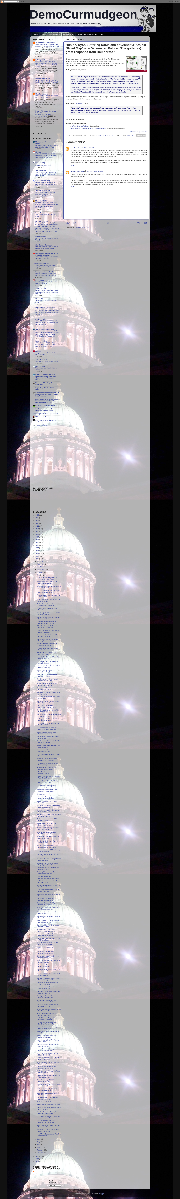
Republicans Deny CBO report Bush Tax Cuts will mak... (48, 886)
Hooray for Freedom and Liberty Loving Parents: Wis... (47, 640)
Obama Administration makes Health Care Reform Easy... (49, 1085)
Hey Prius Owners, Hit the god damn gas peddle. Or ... (49, 859)
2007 (37, 1161)
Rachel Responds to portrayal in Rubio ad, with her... (47, 824)
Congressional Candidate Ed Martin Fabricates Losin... (48, 917)
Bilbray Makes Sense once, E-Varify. (49, 1104)
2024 (37, 520)
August (39, 572)
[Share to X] (141, 135)
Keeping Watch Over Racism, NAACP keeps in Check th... (47, 833)
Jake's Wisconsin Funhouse (45, 42)
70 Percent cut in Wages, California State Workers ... (48, 1072)
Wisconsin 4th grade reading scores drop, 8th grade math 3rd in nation (46, 266)
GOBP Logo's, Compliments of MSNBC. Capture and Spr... (47, 930)
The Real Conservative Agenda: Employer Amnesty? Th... (47, 1023)
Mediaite (38, 152)
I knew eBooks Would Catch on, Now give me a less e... (47, 781)
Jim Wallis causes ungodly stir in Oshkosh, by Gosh (47, 1005)
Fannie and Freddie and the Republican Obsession (46, 934)
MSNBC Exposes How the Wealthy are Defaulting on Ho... (48, 908)
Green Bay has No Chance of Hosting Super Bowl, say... (46, 622)
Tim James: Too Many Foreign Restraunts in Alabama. (47, 899)
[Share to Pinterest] (145, 135)
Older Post (142, 223)
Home (36, 34)
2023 (37, 523)
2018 (37, 537)
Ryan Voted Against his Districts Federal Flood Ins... (47, 675)
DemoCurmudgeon (83, 14)
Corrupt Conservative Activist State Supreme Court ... (48, 992)
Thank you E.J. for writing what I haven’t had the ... (47, 609)
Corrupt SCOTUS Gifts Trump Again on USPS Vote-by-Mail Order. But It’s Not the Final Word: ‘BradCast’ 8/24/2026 (46, 205)
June (39, 1139)
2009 (37, 1156)
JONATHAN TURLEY (42, 191)
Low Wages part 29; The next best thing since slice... (48, 868)
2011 (37, 556)
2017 (37, 539)
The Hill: (73, 77)
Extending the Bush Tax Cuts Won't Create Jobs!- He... (48, 666)
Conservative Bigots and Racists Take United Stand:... (47, 983)
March (39, 1147)
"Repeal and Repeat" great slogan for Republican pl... (48, 828)
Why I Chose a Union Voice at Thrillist (46, 361)
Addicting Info (40, 319)
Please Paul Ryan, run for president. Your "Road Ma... (49, 777)
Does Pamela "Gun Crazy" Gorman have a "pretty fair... (48, 1126)
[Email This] (137, 135)
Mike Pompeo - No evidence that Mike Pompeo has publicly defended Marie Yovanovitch (47, 312)
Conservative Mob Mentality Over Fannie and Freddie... (48, 957)
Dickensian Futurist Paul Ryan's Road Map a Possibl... (47, 903)
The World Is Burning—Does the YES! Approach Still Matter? (47, 257)
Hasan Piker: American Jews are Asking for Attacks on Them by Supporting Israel (45, 194)
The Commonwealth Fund (44, 329)
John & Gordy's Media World (87, 34)
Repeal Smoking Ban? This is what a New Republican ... (48, 974)
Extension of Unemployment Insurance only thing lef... (46, 797)
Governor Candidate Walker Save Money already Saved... (48, 979)
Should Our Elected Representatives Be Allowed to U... (49, 1010)
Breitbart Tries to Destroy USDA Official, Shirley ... (47, 819)
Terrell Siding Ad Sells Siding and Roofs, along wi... (47, 764)
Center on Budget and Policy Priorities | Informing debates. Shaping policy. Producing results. (45, 377)
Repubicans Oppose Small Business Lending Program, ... (49, 815)
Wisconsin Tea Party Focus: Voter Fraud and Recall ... (48, 1130)
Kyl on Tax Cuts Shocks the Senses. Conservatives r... (49, 912)
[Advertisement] (39, 442)
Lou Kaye (74, 148)
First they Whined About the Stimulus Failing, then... (46, 872)
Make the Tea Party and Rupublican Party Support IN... (48, 657)
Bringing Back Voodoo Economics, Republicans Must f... (48, 811)
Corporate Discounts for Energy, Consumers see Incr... (47, 1027)
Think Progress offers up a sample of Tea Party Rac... (48, 890)
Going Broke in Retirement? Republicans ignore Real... (46, 846)
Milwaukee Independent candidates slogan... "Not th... (48, 772)
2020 (37, 531)
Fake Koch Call (68, 34)
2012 (37, 553)
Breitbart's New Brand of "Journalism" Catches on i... (46, 604)
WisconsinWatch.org (42, 78)
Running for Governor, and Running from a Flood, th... (48, 618)
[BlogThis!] (139, 135)
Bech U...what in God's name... (47, 1102)
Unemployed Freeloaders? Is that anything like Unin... (48, 737)
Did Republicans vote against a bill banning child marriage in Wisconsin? (46, 81)
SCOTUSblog (40, 162)
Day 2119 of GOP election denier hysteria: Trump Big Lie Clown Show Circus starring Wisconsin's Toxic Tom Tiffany (46, 64)
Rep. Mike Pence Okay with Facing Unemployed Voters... (48, 806)
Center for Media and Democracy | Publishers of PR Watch (47, 409)
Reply (72, 165)
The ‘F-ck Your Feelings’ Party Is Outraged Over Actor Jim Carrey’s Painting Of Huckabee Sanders (45, 344)
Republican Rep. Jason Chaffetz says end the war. (47, 653)
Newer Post (71, 223)
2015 (37, 545)
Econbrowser (40, 366)
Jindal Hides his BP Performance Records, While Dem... (47, 1098)
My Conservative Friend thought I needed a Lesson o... (48, 1032)
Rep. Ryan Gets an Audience (79, 126)
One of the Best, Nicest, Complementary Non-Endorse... (48, 671)
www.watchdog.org (42, 263)
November (40, 564)
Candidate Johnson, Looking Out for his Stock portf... (49, 970)
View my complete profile (41, 1175)
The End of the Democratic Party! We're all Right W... (48, 741)
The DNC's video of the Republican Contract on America (48, 591)
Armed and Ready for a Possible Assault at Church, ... (47, 987)
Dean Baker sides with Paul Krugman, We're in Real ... (46, 1121)
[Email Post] (117, 135)
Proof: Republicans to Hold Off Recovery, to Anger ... (47, 582)
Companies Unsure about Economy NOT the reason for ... (48, 702)
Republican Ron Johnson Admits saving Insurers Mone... (47, 680)
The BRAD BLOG (41, 201)
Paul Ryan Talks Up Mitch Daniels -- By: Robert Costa (87, 128)
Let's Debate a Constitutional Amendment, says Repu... (46, 786)
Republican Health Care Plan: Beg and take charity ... (48, 842)
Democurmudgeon (77, 171)
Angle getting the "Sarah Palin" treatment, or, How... (47, 719)
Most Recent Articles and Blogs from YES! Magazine (46, 254)
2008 (37, 1159)
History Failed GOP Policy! (50, 34)
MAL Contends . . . (42, 94)
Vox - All (38, 213)
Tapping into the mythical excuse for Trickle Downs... (49, 596)
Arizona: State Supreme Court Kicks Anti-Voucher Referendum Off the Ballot (46, 184)
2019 (37, 534)
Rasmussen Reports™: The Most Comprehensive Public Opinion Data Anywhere (47, 394)
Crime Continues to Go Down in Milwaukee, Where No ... (47, 626)
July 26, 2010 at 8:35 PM (95, 171)
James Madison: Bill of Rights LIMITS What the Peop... (46, 1049)
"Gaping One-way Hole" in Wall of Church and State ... (48, 837)
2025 (37, 518)
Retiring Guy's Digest (43, 60)
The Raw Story (40, 170)
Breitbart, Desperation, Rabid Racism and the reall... (46, 733)
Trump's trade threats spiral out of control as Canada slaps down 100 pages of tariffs (45, 173)
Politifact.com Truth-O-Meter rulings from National (45, 308)
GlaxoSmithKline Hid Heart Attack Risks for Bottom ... (48, 926)
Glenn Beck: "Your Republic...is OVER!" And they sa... (47, 688)
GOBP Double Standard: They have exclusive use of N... (48, 1117)
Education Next (40, 236)
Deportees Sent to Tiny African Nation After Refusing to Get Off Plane (46, 146)
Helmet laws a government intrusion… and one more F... (47, 948)
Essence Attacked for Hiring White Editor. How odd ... (48, 631)
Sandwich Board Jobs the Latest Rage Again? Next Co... (47, 864)
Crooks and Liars (41, 425)
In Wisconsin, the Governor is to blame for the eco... (47, 965)
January (40, 1153)
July (38, 575)
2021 (37, 529)
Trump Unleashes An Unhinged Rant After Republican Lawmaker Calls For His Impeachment (46, 322)
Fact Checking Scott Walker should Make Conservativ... (48, 961)
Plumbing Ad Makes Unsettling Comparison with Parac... (47, 578)
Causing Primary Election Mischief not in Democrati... (48, 855)
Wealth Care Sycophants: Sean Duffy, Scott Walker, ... (47, 1036)
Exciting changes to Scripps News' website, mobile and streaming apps (46, 274)
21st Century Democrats (43, 245)
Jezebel (38, 351)
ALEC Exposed (40, 288)
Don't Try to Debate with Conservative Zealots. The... (47, 706)
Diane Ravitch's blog (42, 180)
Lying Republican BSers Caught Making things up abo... (47, 943)
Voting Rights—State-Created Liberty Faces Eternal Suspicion (46, 96)
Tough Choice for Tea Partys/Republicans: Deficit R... (48, 877)
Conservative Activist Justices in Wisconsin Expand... (47, 750)
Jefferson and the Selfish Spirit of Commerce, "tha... (48, 1045)
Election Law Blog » (42, 221)
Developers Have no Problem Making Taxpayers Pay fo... (46, 996)
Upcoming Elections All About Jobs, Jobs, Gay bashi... (48, 850)
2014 (37, 548)
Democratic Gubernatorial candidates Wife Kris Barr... (46, 952)
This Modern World (42, 417)
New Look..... (41, 794)
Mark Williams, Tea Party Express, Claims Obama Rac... (48, 921)
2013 (37, 550)
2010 (37, 559)
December (40, 561)
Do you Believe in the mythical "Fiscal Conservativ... (47, 802)
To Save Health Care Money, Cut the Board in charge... (47, 649)
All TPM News (40, 280)
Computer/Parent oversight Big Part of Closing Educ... (48, 939)
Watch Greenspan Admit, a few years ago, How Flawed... (47, 790)
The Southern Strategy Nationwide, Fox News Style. (48, 724)
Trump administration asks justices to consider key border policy (46, 164)
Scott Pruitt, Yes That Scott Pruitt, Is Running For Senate (46, 283)
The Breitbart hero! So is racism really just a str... (47, 662)
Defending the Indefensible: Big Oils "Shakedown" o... (48, 1076)
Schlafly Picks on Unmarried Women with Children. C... (49, 587)
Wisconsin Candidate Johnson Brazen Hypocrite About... (47, 759)
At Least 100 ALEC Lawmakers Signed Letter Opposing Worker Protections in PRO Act (47, 292)
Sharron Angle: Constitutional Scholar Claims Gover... (46, 768)
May (38, 1142)
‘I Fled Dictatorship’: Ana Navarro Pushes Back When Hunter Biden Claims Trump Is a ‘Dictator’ (45, 155)
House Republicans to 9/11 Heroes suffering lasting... (48, 613)
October (40, 567)
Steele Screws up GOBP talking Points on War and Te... (47, 1080)
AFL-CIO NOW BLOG (42, 359)
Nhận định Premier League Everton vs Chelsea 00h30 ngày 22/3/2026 (46, 247)
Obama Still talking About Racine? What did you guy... (48, 1094)
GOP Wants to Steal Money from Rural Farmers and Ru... (47, 1112)
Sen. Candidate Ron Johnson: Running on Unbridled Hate (47, 728)
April (39, 1144)
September (41, 569)
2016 (37, 542)
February (40, 1150)
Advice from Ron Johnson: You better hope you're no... (47, 684)
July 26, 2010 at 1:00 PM (86, 148)
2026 (37, 515)
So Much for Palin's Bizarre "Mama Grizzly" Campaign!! (48, 635)
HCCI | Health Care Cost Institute (47, 414)
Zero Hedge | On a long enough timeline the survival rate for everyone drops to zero (46, 400)
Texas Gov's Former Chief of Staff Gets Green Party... (48, 1058)
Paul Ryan (130, 135)
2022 (37, 526)
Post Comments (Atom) (82, 227)
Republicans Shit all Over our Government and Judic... (46, 1001)
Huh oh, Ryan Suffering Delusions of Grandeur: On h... (49, 715)
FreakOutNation (41, 341)
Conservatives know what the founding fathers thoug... (46, 1067)
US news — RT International (45, 405)
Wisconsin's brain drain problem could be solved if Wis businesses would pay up (47, 46)
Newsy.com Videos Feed (44, 272)
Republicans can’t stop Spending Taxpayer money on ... (47, 644)
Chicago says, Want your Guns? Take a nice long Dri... (47, 1089)
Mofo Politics (40, 299)
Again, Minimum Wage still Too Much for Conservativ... (47, 1018)
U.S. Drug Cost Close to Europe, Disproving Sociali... (47, 1054)
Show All (59, 129)
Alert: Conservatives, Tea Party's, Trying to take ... (48, 1040)
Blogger (101, 1194)
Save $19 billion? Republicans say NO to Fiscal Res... (48, 1014)
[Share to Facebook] (143, 135)
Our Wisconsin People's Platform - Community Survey (45, 115)
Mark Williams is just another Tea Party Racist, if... (48, 881)
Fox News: (80, 103)
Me (102, 34)
